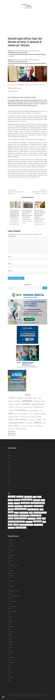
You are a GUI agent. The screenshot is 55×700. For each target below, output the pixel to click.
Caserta (11, 560)
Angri (39, 398)
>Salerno (12, 398)
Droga (41, 410)
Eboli (11, 413)
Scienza (11, 652)
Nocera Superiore (32, 419)
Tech (10, 672)
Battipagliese (37, 401)
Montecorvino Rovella (24, 416)
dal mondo (11, 580)
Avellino (11, 401)
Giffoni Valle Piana (24, 413)
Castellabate (11, 407)
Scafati (16, 426)
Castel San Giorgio (18, 407)
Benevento (11, 550)
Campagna (17, 404)
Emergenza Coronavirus (14, 596)
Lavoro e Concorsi (13, 611)
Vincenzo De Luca (21, 429)
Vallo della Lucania (39, 426)
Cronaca (28, 221)
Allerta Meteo (28, 398)
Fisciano (16, 413)
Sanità (10, 647)
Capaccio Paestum (38, 404)
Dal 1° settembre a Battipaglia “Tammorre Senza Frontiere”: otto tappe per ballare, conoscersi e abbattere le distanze (39, 214)
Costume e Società (13, 565)
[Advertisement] (27, 25)
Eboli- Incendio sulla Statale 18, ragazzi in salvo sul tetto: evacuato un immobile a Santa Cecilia (27, 213)
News (38, 84)
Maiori (31, 413)
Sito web (10, 270)
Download (11, 586)
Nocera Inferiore (21, 419)
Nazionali (11, 626)
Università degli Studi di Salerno (26, 425)
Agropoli (20, 398)
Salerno (42, 84)
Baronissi (17, 401)
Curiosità (11, 575)
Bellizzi (43, 401)
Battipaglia (27, 401)
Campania (33, 84)
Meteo (10, 616)
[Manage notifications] (3, 697)
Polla (44, 419)
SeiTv (13, 84)
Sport (10, 667)
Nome (10, 256)
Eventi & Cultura (16, 222)
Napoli (11, 419)
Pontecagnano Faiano (16, 423)
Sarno (10, 426)
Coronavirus (20, 410)
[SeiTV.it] (27, 5)
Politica (11, 637)
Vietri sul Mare (11, 428)
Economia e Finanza (13, 591)
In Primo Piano (12, 606)
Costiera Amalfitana (33, 410)
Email (9, 263)
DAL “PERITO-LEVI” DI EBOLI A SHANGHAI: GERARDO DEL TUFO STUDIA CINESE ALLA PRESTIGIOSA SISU (15, 213)
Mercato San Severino (40, 414)
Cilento (11, 410)
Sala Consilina (29, 423)
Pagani (39, 419)
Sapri (44, 423)
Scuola (17, 224)
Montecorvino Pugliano (13, 416)
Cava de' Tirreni (28, 407)
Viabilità (11, 677)
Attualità (11, 221)
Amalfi (35, 398)
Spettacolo (11, 662)
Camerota (11, 404)
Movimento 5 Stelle (36, 416)
